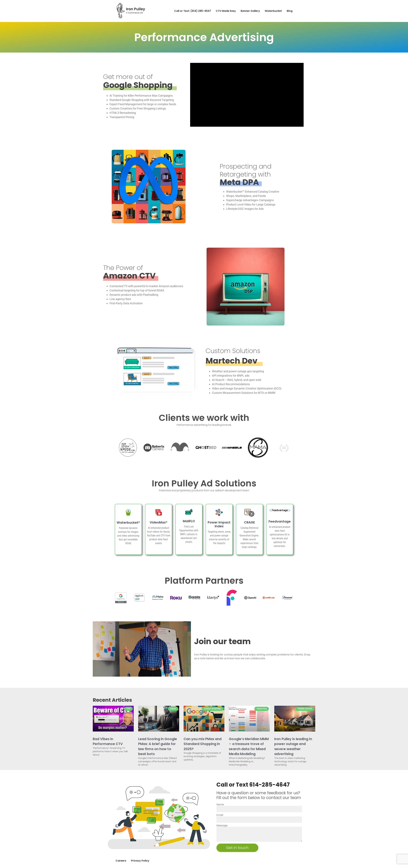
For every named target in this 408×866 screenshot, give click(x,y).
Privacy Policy (140, 860)
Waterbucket (273, 11)
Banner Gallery (250, 11)
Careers (121, 860)
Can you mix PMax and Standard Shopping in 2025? (203, 744)
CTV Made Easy (226, 11)
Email (219, 815)
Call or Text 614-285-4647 (253, 784)
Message (222, 825)
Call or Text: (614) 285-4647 (192, 11)
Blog (289, 11)
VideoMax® (158, 522)
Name (220, 804)
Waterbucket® (128, 522)
